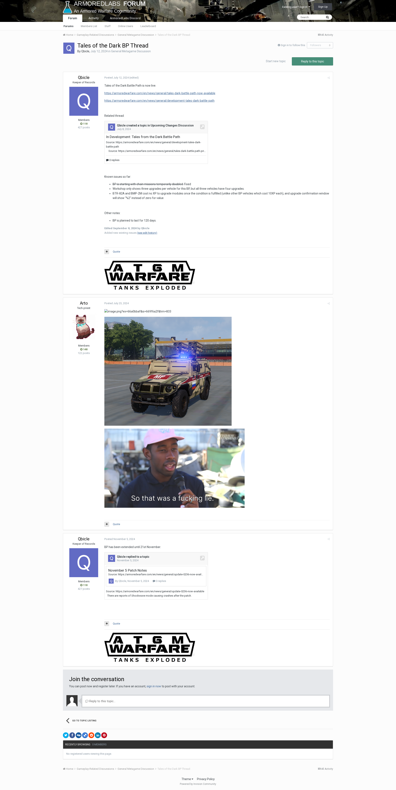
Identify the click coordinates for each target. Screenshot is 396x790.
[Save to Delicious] (85, 735)
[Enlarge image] (168, 371)
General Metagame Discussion (131, 51)
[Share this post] (329, 77)
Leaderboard (148, 26)
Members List (89, 26)
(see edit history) (147, 232)
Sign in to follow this (293, 45)
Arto (84, 303)
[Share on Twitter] (66, 735)
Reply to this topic (312, 61)
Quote (116, 251)
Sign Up (323, 6)
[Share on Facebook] (72, 735)
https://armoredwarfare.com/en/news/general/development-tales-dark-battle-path (159, 100)
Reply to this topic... (102, 701)
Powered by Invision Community (198, 784)
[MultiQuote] (106, 251)
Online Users (125, 26)
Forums (68, 26)
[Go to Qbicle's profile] (68, 48)
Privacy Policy (206, 779)
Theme (187, 779)
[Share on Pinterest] (104, 735)
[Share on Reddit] (91, 735)
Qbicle (85, 51)
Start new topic (276, 61)
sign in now (154, 686)
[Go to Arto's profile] (83, 326)
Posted (116, 77)
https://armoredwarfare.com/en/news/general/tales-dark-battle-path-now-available (159, 93)
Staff (108, 26)
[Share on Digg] (78, 735)
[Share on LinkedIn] (98, 735)
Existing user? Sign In (295, 6)
